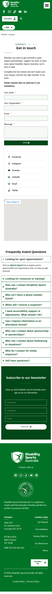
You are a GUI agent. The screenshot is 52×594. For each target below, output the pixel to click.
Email (7, 114)
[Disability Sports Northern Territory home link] (26, 457)
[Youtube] (31, 475)
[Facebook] (15, 475)
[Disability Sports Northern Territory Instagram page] (9, 11)
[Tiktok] (26, 475)
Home (4, 34)
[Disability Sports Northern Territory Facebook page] (4, 11)
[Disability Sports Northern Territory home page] (15, 4)
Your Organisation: (12, 103)
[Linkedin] (36, 475)
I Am (6, 27)
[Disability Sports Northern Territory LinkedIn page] (25, 11)
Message (8, 124)
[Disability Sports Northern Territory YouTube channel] (20, 11)
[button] (21, 18)
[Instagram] (21, 475)
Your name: (9, 93)
